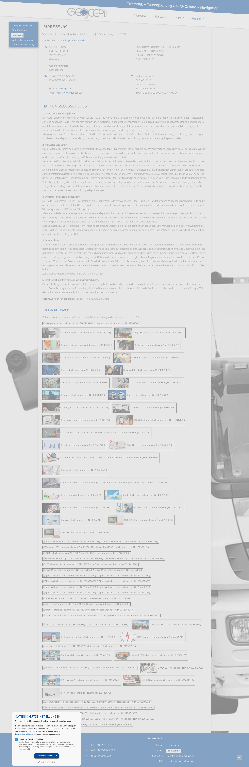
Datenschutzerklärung (24, 734)
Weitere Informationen (46, 762)
